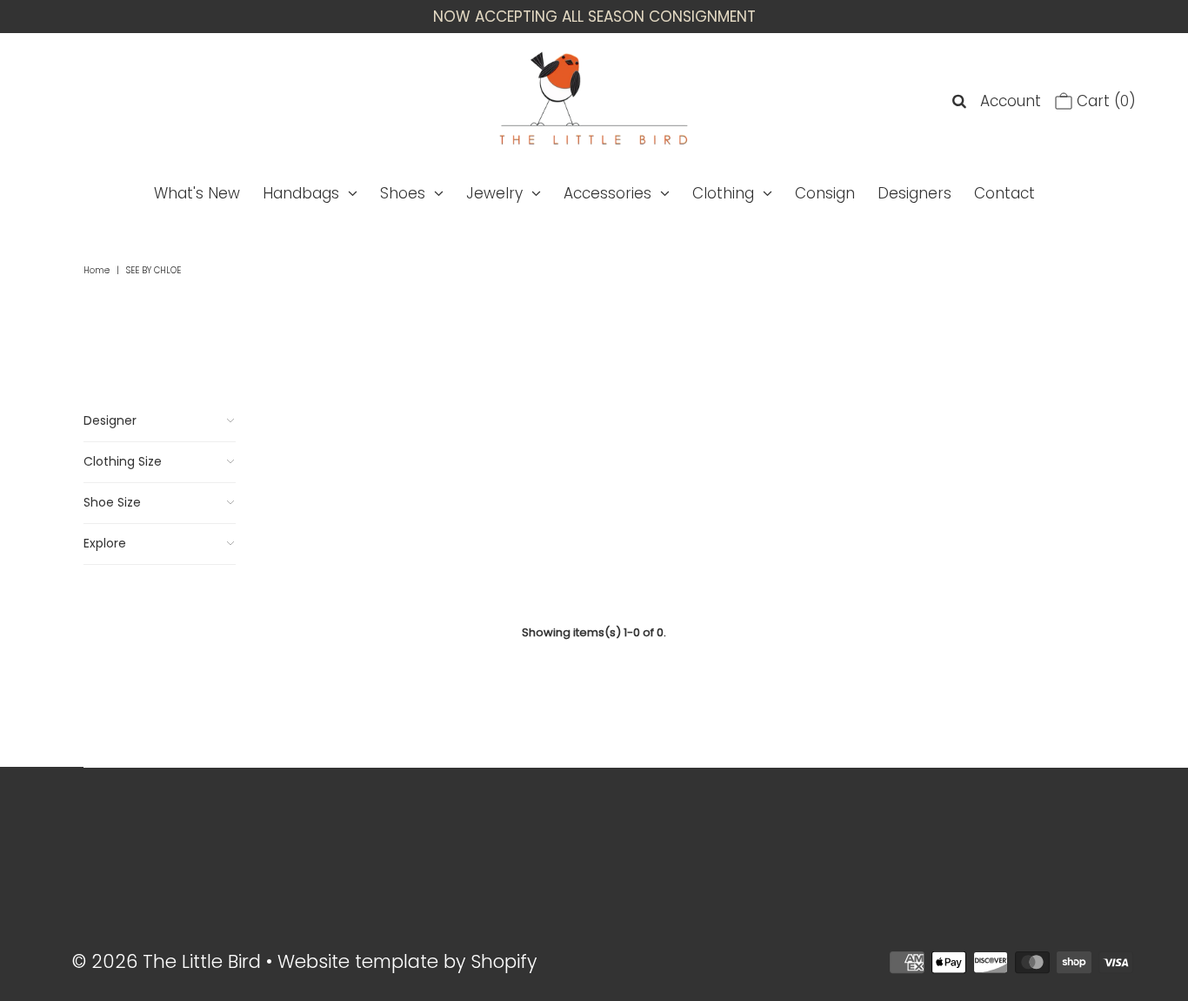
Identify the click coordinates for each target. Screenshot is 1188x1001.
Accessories (607, 193)
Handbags (301, 193)
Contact (1004, 193)
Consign (825, 193)
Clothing (723, 193)
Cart (1104, 101)
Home (96, 270)
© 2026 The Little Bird (169, 961)
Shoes (402, 193)
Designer (110, 420)
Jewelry (494, 193)
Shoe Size (112, 502)
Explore (104, 543)
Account (1010, 101)
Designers (914, 193)
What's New (197, 193)
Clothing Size (122, 461)
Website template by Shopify (407, 961)
